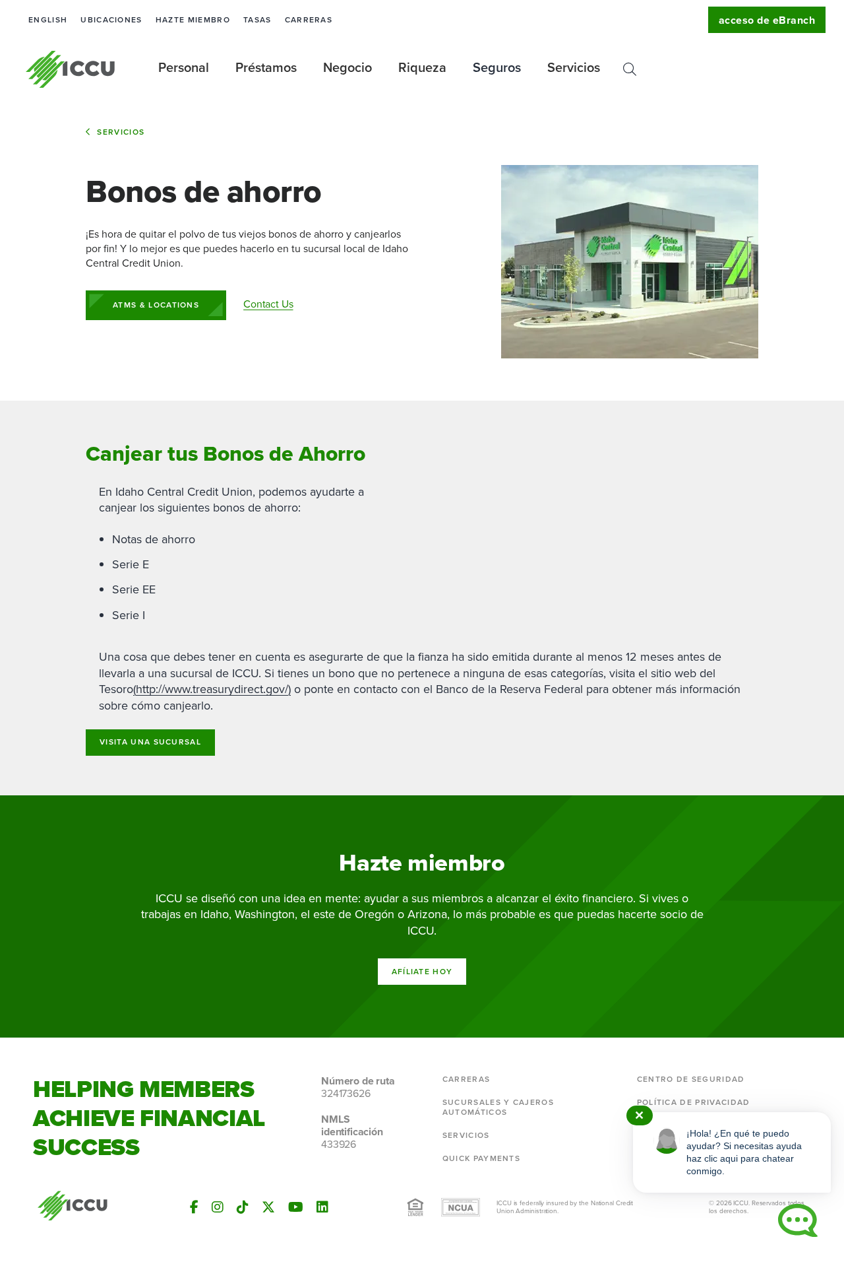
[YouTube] (296, 1207)
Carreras (309, 20)
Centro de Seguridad (691, 1079)
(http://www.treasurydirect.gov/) (212, 689)
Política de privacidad (693, 1102)
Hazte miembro (193, 20)
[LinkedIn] (322, 1207)
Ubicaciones (111, 20)
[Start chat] (798, 1220)
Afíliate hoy (422, 972)
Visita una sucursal (150, 742)
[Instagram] (217, 1207)
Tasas (257, 20)
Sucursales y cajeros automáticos (498, 1107)
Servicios (120, 132)
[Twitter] (268, 1207)
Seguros (497, 67)
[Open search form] (629, 69)
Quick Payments (481, 1158)
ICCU (71, 69)
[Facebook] (194, 1207)
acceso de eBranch (767, 20)
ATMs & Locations (156, 305)
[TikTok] (242, 1207)
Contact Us (268, 304)
